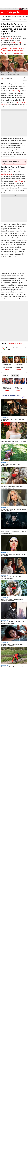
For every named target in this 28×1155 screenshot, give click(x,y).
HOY (1, 8)
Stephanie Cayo (6, 38)
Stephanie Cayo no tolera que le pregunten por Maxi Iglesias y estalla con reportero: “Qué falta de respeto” (13, 162)
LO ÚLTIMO (3, 16)
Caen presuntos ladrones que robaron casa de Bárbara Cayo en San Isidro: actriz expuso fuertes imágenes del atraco (14, 52)
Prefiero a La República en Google (13, 348)
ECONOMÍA (19, 16)
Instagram (19, 343)
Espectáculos (7, 20)
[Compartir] (24, 77)
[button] (2, 12)
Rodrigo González (21, 344)
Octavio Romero (8, 78)
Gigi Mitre (13, 344)
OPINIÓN (14, 16)
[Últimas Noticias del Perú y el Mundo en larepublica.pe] (14, 12)
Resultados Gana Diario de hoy (11, 8)
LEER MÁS (7, 369)
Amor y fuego (16, 42)
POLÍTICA (8, 16)
